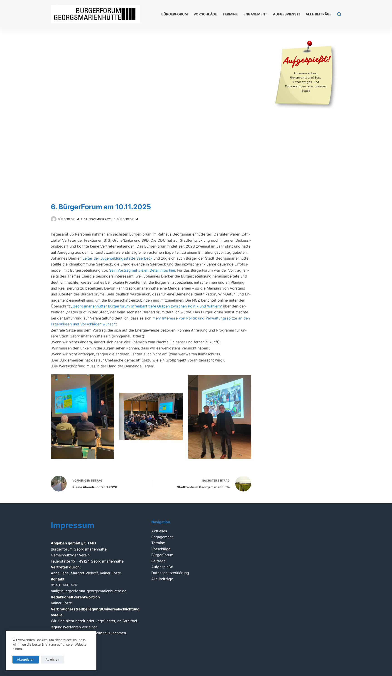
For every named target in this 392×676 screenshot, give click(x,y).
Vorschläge (205, 14)
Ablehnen (52, 659)
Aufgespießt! (286, 14)
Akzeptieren (25, 659)
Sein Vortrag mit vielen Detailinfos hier (142, 270)
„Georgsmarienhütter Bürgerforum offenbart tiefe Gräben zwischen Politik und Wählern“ (146, 306)
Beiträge (158, 561)
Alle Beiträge (318, 14)
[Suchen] (339, 14)
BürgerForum (174, 14)
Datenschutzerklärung (170, 572)
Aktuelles (159, 531)
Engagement (255, 14)
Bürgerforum (127, 219)
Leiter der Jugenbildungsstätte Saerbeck (117, 258)
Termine (230, 14)
